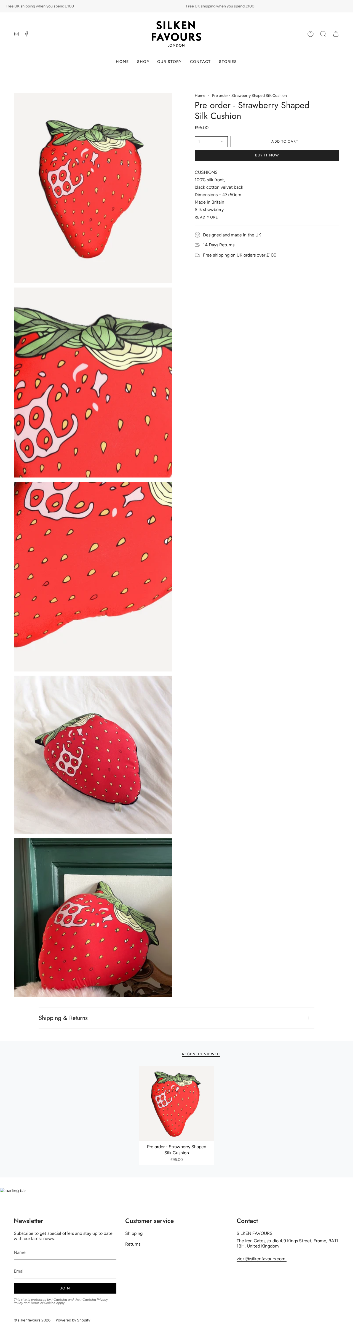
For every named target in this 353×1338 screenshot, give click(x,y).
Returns (132, 1244)
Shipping (134, 1233)
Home (200, 95)
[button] (323, 33)
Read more (206, 217)
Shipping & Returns (63, 1018)
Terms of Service (42, 1303)
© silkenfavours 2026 (32, 1320)
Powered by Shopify (73, 1320)
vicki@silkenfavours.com (262, 1258)
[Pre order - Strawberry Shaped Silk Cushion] (176, 1103)
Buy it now (267, 155)
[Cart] (336, 33)
